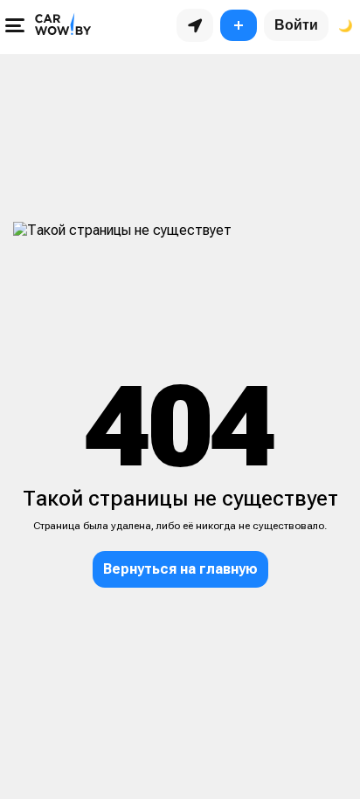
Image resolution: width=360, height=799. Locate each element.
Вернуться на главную (180, 569)
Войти (296, 24)
